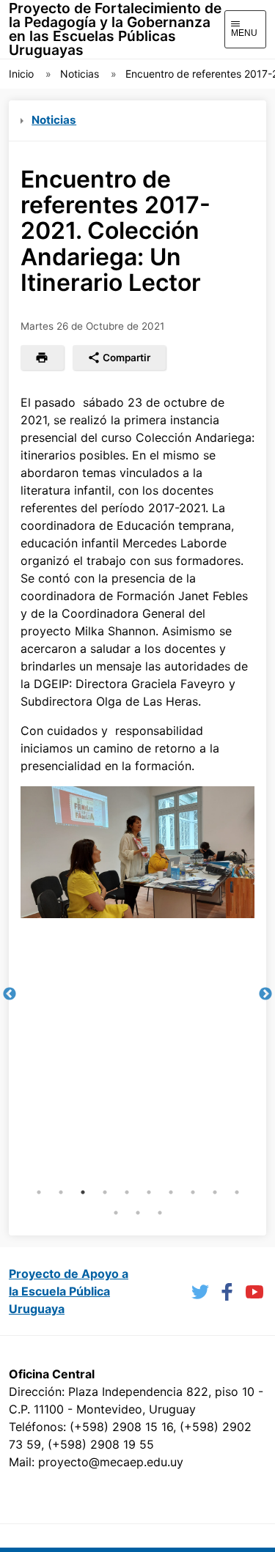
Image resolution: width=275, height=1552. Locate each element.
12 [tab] (138, 1212)
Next (265, 994)
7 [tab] (171, 1192)
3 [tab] (83, 1192)
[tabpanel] (137, 852)
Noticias (79, 73)
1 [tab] (39, 1192)
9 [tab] (215, 1192)
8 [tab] (193, 1192)
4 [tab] (105, 1192)
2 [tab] (61, 1192)
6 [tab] (149, 1192)
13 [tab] (160, 1212)
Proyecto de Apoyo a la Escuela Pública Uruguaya (68, 1291)
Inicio (21, 73)
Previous (9, 994)
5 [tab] (127, 1192)
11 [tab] (116, 1212)
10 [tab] (237, 1192)
